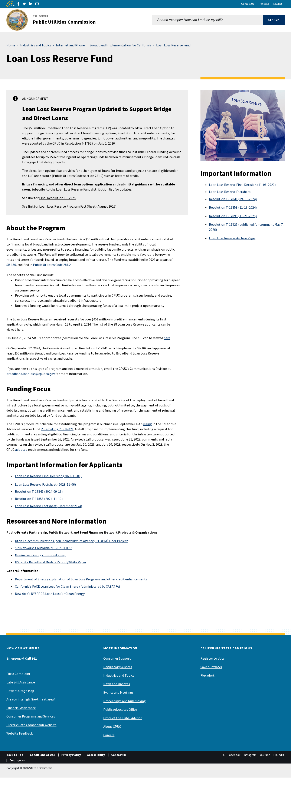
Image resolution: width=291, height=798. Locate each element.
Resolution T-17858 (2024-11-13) (39, 499)
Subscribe (39, 189)
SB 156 (11, 265)
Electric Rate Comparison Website (31, 725)
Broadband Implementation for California (120, 45)
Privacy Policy (71, 755)
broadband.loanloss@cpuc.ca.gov (30, 374)
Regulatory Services (117, 667)
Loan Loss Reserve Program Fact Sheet (67, 206)
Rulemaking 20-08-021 (57, 429)
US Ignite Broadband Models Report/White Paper (50, 562)
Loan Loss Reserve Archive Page (232, 238)
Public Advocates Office (120, 709)
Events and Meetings (118, 692)
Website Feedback (19, 733)
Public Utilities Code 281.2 (52, 265)
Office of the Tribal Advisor (122, 718)
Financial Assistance (21, 708)
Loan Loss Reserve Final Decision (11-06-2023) (242, 184)
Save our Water (211, 667)
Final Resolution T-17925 (57, 198)
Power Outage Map (20, 691)
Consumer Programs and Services (30, 716)
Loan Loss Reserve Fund (173, 45)
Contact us (119, 755)
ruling (147, 424)
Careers (108, 735)
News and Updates (116, 684)
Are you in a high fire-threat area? (30, 699)
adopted (21, 449)
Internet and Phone (70, 45)
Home (10, 45)
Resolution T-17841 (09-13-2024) (233, 199)
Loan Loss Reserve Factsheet (230, 191)
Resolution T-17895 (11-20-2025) (233, 216)
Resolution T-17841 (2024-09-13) (39, 491)
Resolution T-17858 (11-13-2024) (233, 207)
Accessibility (96, 755)
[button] (274, 20)
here (167, 338)
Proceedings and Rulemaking (124, 701)
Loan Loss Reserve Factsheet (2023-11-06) (45, 484)
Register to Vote (212, 658)
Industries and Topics (35, 45)
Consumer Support (117, 658)
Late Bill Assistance (20, 682)
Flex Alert (207, 675)
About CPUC (112, 726)
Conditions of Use (42, 755)
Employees (17, 760)
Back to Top (14, 755)
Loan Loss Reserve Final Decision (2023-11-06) (48, 476)
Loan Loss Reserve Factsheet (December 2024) (48, 506)
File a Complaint (18, 674)
